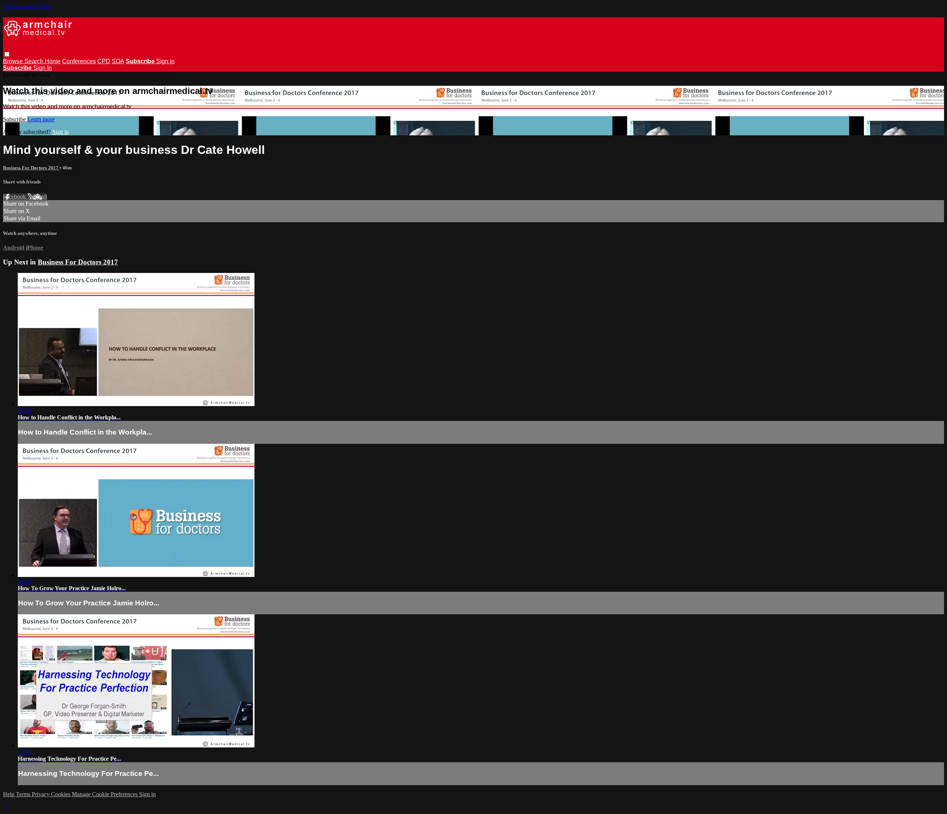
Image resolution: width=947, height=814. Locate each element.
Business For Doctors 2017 (31, 167)
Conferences (79, 61)
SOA (118, 61)
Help (9, 794)
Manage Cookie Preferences (105, 794)
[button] (6, 54)
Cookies (61, 794)
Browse (13, 61)
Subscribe (15, 119)
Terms (24, 794)
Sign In (42, 68)
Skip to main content (27, 6)
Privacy (41, 794)
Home (53, 61)
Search (34, 61)
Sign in (165, 61)
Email (40, 196)
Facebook (15, 196)
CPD (103, 61)
